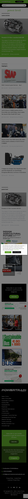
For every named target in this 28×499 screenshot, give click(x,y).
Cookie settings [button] (17, 252)
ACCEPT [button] (8, 252)
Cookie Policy (16, 249)
